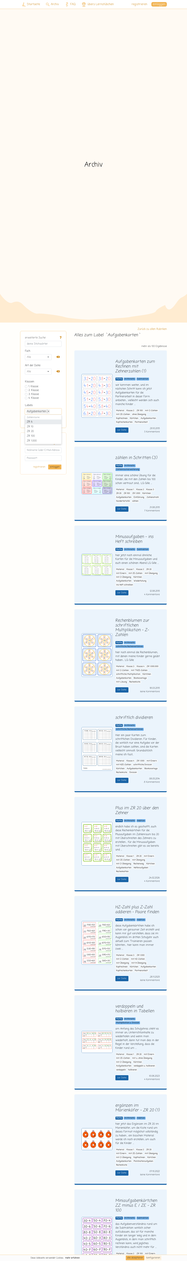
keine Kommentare (150, 691)
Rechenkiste (134, 682)
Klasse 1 (130, 489)
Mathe (119, 379)
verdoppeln (121, 1069)
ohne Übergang (139, 414)
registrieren (139, 4)
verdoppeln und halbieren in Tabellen (134, 1009)
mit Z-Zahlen (151, 410)
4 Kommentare (152, 594)
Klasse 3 (150, 489)
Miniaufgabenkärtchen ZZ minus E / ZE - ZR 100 (136, 1205)
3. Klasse (33, 394)
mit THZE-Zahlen (139, 670)
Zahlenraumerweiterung (127, 469)
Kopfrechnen (122, 418)
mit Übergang (151, 573)
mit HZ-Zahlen (138, 959)
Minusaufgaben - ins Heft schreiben (134, 539)
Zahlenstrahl (153, 497)
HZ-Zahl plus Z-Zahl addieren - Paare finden (137, 909)
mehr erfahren (72, 1257)
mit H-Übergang (138, 963)
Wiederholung (140, 581)
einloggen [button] (159, 4)
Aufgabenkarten (148, 418)
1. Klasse (33, 386)
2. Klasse (33, 390)
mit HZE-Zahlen (123, 764)
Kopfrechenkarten (124, 422)
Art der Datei (32, 365)
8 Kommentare (152, 782)
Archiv (55, 4)
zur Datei (122, 430)
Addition (141, 820)
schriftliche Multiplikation (128, 674)
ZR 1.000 (136, 493)
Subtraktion (142, 379)
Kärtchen (134, 418)
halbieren (132, 1069)
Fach (27, 351)
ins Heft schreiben (124, 585)
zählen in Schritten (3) (136, 458)
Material (120, 410)
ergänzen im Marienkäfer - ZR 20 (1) (137, 1108)
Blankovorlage (140, 678)
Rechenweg (139, 863)
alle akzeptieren (135, 1257)
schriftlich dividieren (134, 718)
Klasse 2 (130, 410)
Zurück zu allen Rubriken (152, 329)
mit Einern (121, 573)
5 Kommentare (152, 431)
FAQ (73, 4)
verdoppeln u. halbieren (144, 1066)
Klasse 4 (140, 666)
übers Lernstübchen (101, 4)
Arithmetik (129, 379)
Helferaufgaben (141, 867)
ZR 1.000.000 (152, 666)
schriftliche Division (142, 764)
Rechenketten (122, 871)
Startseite (33, 4)
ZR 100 (140, 410)
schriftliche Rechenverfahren (129, 646)
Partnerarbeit (141, 422)
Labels (29, 405)
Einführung (139, 497)
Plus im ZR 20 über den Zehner (137, 810)
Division (133, 772)
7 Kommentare (152, 510)
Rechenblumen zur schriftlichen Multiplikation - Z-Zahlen (132, 628)
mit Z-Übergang (123, 577)
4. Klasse (33, 398)
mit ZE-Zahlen (123, 414)
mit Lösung (121, 682)
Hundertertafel (123, 501)
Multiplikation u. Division (127, 1022)
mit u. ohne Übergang (142, 1058)
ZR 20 (118, 493)
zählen (135, 501)
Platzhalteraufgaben (143, 1161)
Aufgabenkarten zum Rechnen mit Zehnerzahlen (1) (135, 366)
